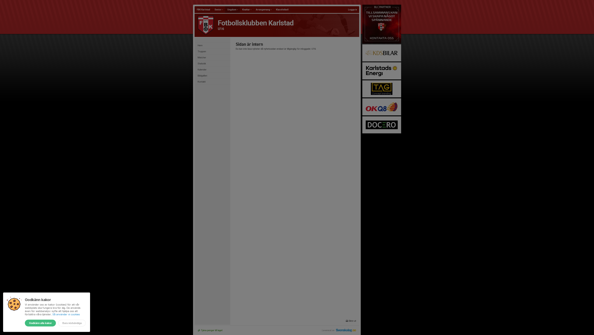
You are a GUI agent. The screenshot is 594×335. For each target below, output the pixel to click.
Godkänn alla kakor (40, 323)
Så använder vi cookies (66, 314)
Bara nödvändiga (72, 323)
